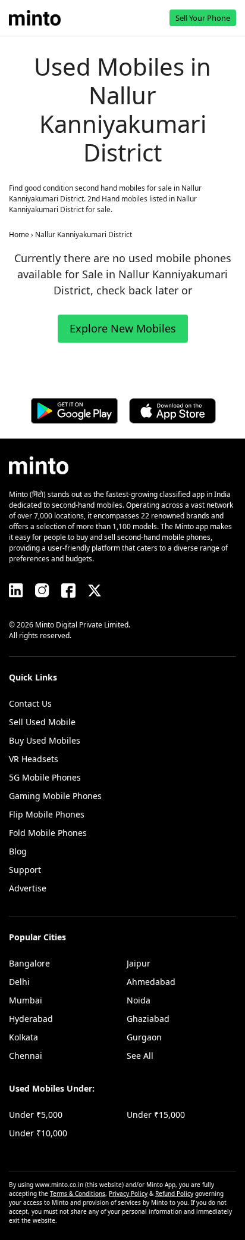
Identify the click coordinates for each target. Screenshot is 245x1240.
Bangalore (29, 963)
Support (25, 869)
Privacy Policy (128, 1193)
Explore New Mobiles (123, 328)
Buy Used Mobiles (44, 740)
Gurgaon (144, 1037)
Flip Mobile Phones (46, 814)
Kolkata (23, 1037)
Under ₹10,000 (38, 1133)
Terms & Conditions (77, 1193)
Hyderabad (31, 1018)
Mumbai (25, 1000)
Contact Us (30, 703)
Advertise (27, 888)
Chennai (25, 1055)
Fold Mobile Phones (48, 832)
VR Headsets (33, 758)
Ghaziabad (148, 1018)
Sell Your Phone (202, 18)
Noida (138, 1000)
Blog (18, 851)
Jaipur (138, 963)
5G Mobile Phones (45, 777)
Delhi (19, 981)
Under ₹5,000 (35, 1114)
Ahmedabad (151, 981)
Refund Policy (174, 1193)
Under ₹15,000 (156, 1114)
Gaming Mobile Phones (55, 795)
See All (140, 1055)
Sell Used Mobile (42, 722)
